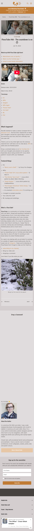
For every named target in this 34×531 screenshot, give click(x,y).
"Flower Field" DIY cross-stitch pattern (15, 172)
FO (3, 98)
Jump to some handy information (13, 61)
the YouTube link (24, 149)
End (4, 115)
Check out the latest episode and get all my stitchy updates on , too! (17, 10)
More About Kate (17, 450)
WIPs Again (6, 105)
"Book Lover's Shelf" (10, 167)
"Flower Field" (7, 107)
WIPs (4, 100)
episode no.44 (5, 132)
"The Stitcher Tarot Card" (11, 177)
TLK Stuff (5, 110)
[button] (31, 3)
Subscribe (17, 483)
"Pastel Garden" (9, 181)
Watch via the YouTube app (11, 59)
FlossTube (17, 36)
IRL (4, 112)
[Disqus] (17, 337)
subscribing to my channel (11, 248)
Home (4, 17)
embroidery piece (17, 190)
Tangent (5, 103)
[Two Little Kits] (17, 3)
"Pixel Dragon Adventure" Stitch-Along (15, 186)
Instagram (12, 243)
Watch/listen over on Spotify (11, 56)
